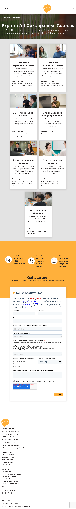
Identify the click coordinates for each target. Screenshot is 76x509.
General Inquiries (8, 9)
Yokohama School (8, 462)
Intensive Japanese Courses (10, 431)
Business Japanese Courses (10, 445)
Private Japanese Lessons (9, 439)
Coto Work (5, 479)
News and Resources (9, 481)
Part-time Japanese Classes (10, 434)
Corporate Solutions (10, 484)
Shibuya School (7, 452)
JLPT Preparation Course (9, 437)
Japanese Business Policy (9, 503)
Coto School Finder (9, 476)
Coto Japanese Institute (11, 474)
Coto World (6, 471)
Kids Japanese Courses (8, 442)
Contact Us (6, 464)
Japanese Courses (8, 429)
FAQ (2, 486)
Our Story (5, 469)
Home (3, 17)
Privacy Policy (5, 500)
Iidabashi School (7, 457)
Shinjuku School (8, 455)
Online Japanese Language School (12, 448)
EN (20, 9)
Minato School (7, 460)
